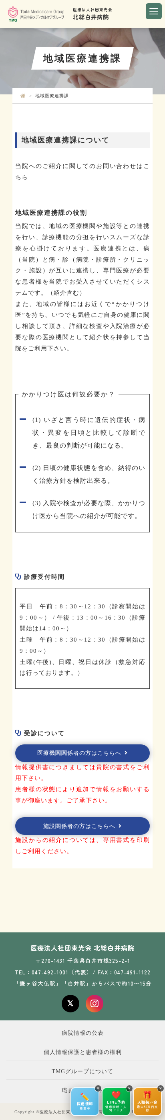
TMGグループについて (82, 1071)
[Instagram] (94, 1003)
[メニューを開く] (154, 11)
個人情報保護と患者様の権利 (83, 1052)
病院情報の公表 (83, 1033)
